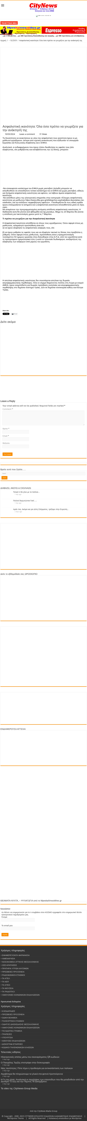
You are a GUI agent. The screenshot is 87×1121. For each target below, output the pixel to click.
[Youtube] (47, 1113)
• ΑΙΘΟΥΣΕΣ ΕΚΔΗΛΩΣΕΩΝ (13, 1041)
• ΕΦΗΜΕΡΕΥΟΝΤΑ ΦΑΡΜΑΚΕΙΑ (15, 955)
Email (6, 436)
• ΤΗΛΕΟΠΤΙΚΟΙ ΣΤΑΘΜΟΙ (12, 1021)
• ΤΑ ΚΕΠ (5, 982)
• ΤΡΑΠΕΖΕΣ (6, 1034)
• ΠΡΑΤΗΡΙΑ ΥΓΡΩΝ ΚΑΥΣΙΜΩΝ (15, 968)
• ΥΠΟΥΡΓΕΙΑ (7, 1037)
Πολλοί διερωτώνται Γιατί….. (25, 500)
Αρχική (3, 40)
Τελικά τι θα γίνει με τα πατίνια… (26, 492)
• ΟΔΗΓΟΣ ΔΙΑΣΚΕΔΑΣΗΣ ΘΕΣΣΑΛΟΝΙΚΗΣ (20, 1024)
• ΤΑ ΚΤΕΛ (5, 978)
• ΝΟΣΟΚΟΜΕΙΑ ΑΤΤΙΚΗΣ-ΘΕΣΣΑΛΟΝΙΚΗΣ (20, 962)
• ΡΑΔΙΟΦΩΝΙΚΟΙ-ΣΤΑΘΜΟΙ (13, 975)
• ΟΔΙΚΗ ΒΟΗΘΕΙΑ (9, 1018)
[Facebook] (43, 1113)
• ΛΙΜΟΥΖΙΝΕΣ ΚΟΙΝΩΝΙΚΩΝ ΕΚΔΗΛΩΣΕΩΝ (20, 995)
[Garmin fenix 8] (43, 16)
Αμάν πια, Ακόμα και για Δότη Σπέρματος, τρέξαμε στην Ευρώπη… (41, 509)
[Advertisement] (43, 107)
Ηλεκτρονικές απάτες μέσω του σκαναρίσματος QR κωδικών (30, 1057)
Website (6, 443)
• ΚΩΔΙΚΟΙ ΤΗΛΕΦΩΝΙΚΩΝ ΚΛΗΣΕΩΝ (17, 1047)
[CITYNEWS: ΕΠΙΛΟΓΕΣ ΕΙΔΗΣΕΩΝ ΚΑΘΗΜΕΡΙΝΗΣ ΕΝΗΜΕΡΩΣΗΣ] (43, 7)
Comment (8, 409)
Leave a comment (27, 134)
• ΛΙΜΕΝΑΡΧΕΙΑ (8, 958)
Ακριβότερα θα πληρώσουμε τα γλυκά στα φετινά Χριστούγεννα (32, 1074)
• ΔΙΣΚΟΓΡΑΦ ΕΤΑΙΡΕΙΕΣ (12, 1044)
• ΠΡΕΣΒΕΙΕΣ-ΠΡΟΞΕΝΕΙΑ (12, 972)
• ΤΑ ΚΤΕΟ (5, 985)
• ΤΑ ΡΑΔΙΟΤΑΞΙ (8, 991)
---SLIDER (13, 40)
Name (6, 429)
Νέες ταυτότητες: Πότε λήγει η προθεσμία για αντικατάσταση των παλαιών (37, 1068)
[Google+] (41, 1113)
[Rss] (39, 1113)
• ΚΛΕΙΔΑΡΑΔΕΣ (8, 1011)
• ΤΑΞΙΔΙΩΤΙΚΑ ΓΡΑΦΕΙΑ (11, 1031)
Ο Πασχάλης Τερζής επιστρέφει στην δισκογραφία (25, 1062)
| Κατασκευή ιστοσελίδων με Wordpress (64, 1118)
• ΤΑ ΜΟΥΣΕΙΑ (7, 988)
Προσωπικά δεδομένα (11, 1001)
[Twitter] (45, 1113)
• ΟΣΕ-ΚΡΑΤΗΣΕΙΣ (9, 965)
